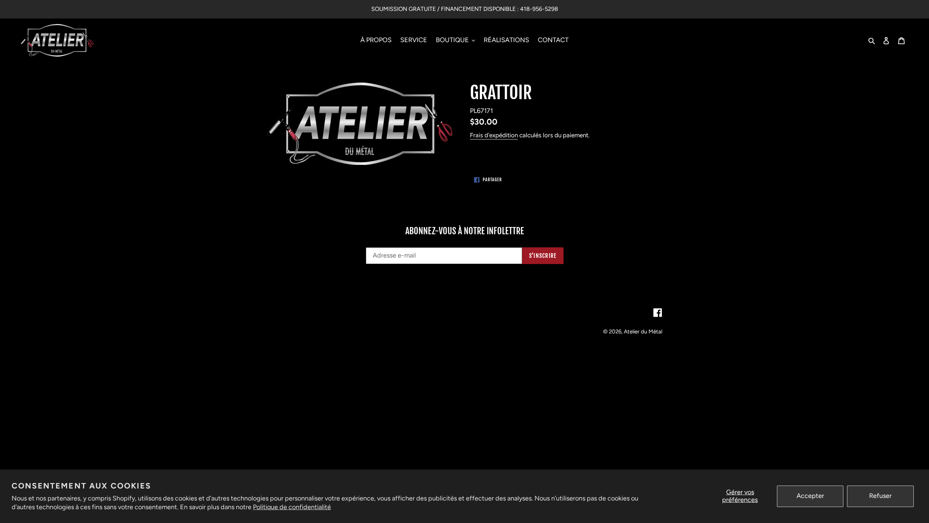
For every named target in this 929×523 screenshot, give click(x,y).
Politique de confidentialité (292, 507)
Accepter (810, 496)
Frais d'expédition (494, 135)
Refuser (880, 496)
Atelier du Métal (643, 331)
